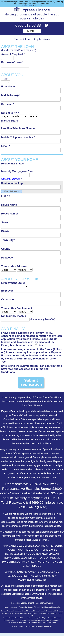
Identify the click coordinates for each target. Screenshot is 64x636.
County (5, 248)
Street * (6, 222)
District (5, 231)
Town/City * (8, 240)
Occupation (8, 299)
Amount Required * (13, 54)
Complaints (13, 607)
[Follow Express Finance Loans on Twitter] (45, 26)
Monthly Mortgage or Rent (17, 171)
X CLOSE (38, 5)
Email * (5, 146)
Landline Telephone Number (18, 128)
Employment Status (13, 282)
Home (6, 607)
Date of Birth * (10, 112)
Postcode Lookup (12, 183)
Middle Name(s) (10, 95)
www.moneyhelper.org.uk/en (32, 579)
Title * (5, 78)
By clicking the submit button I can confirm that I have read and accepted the (31, 369)
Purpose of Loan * (12, 62)
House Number (10, 213)
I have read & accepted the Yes (31, 339)
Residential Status (12, 163)
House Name (9, 204)
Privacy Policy (39, 607)
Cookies (48, 607)
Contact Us (56, 607)
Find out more (27, 5)
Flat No (5, 196)
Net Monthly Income (13, 316)
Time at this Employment (16, 308)
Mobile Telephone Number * (18, 137)
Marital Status (9, 120)
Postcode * (8, 257)
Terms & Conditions (26, 607)
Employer (7, 290)
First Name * (9, 86)
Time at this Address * (15, 266)
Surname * (7, 104)
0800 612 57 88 (28, 25)
